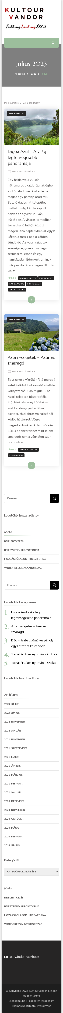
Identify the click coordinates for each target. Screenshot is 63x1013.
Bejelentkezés (13, 541)
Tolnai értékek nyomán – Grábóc (34, 654)
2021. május (11, 757)
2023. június (12, 713)
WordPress (44, 1006)
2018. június (12, 845)
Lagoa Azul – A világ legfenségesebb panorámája (27, 157)
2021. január (12, 792)
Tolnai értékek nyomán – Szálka (33, 663)
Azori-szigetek (28, 449)
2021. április (12, 766)
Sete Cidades (17, 289)
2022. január (12, 730)
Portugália (16, 113)
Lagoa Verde (16, 284)
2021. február (13, 783)
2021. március (13, 775)
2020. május (11, 828)
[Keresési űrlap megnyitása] (53, 43)
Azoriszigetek (27, 278)
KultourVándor (38, 991)
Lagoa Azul (46, 278)
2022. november (14, 721)
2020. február (13, 836)
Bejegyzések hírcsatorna (21, 550)
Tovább (27, 299)
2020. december (14, 801)
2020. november (14, 810)
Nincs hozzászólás (23, 172)
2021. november (14, 739)
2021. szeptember (15, 748)
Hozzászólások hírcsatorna (25, 559)
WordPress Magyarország (23, 568)
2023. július (11, 704)
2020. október (13, 819)
